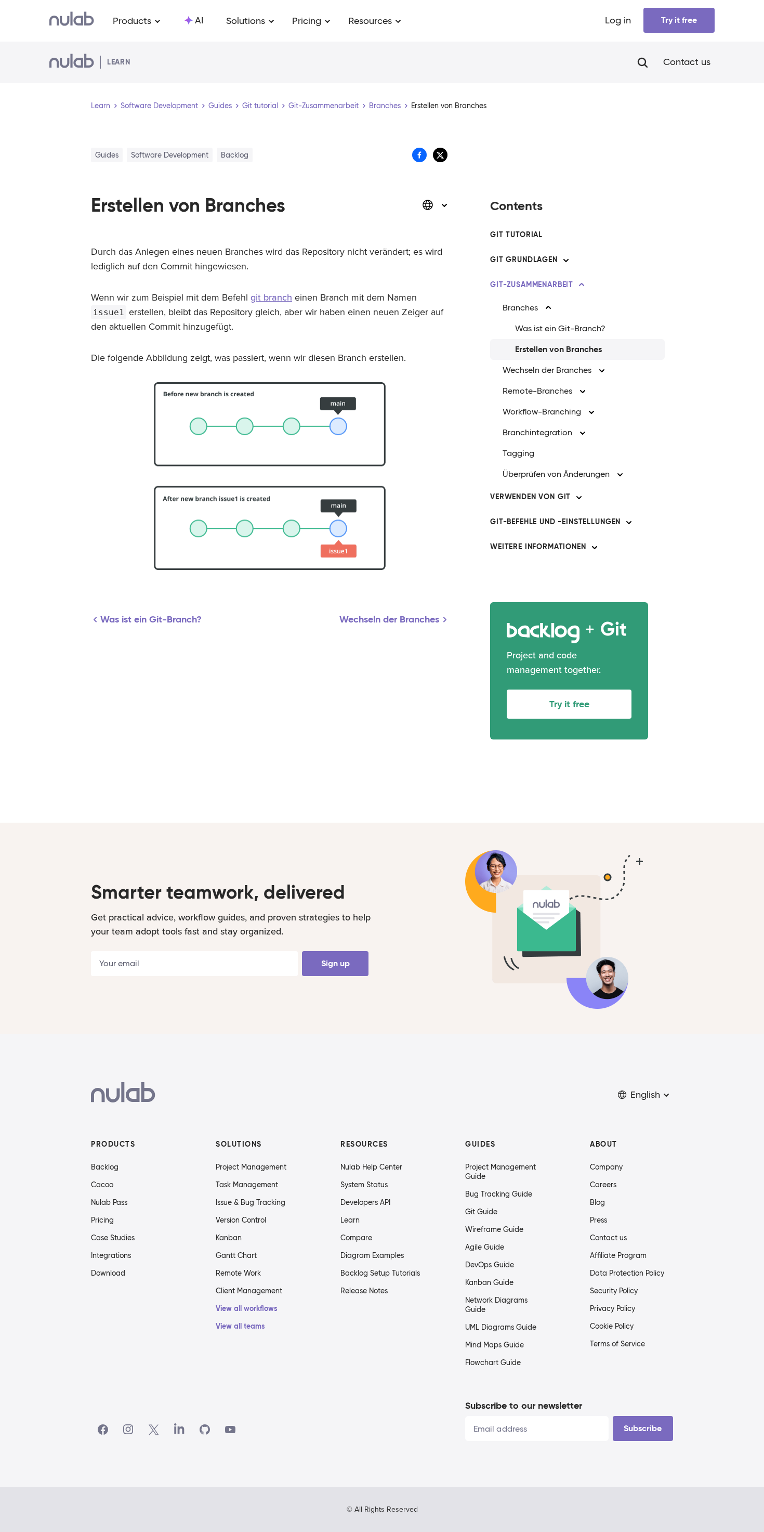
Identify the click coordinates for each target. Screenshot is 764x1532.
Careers (603, 1184)
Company (606, 1167)
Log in (618, 20)
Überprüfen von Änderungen (556, 474)
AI (199, 20)
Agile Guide (484, 1247)
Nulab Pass (109, 1202)
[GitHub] (205, 1429)
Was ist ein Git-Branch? (560, 328)
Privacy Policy (612, 1308)
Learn (100, 105)
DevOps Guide (489, 1264)
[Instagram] (128, 1429)
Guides (220, 105)
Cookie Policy (612, 1326)
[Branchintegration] (582, 432)
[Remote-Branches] (582, 391)
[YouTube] (230, 1429)
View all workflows (247, 1308)
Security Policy (614, 1290)
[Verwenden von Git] (579, 497)
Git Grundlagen (524, 259)
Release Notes (364, 1290)
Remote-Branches (537, 391)
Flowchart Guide (493, 1362)
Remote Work (238, 1273)
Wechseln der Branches (547, 370)
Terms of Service (617, 1343)
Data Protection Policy (627, 1273)
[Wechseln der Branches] (602, 370)
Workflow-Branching (542, 412)
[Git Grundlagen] (566, 260)
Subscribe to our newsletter (523, 1405)
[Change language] (435, 205)
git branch (271, 297)
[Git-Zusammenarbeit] (581, 285)
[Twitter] (153, 1430)
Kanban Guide (489, 1282)
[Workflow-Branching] (591, 412)
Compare (356, 1237)
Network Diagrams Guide (496, 1304)
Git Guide (481, 1211)
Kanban (229, 1237)
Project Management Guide (500, 1171)
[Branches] (548, 308)
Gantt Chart (236, 1255)
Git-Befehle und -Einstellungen (555, 521)
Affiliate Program (618, 1255)
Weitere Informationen (538, 546)
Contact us (686, 62)
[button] (644, 1095)
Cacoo (102, 1184)
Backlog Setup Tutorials (380, 1273)
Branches (385, 105)
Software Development (159, 105)
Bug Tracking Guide (498, 1194)
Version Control (241, 1220)
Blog (597, 1202)
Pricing (102, 1220)
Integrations (111, 1255)
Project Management (251, 1167)
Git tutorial (260, 105)
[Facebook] (103, 1429)
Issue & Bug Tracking (250, 1202)
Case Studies (113, 1237)
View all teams (240, 1326)
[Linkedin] (179, 1429)
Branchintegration (537, 432)
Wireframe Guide (494, 1229)
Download (108, 1273)
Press (598, 1220)
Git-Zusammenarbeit (323, 105)
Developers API (365, 1202)
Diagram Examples (372, 1255)
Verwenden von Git (530, 496)
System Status (364, 1184)
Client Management (249, 1290)
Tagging (518, 453)
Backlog (104, 1167)
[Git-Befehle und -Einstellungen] (629, 522)
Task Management (247, 1184)
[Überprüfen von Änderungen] (620, 474)
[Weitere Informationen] (594, 547)
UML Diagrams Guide (500, 1327)
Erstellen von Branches (558, 349)
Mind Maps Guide (494, 1344)
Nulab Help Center (371, 1167)
